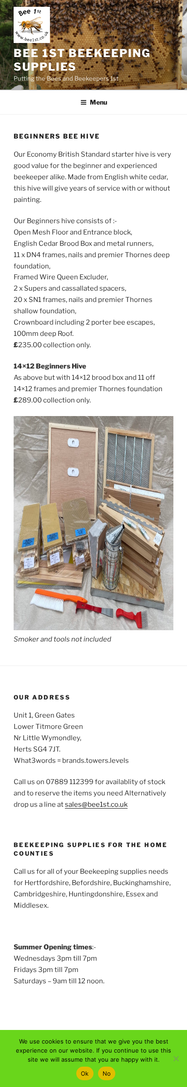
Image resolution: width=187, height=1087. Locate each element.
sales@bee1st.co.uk (96, 804)
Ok (85, 1073)
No (107, 1073)
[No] (175, 1058)
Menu (98, 102)
